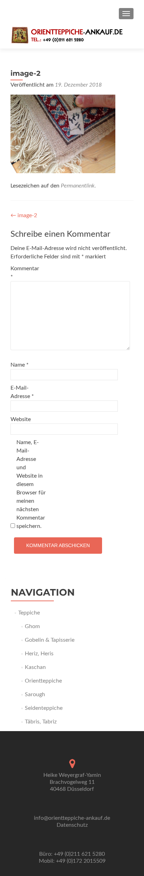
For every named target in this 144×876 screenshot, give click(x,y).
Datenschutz (72, 825)
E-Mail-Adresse (22, 392)
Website (20, 419)
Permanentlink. (78, 186)
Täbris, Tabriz (41, 721)
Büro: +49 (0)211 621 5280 (72, 854)
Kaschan (35, 667)
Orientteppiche (43, 681)
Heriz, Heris (39, 653)
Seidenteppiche (44, 708)
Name (19, 365)
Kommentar (24, 273)
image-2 (23, 215)
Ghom (32, 626)
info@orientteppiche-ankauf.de (72, 818)
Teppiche (29, 613)
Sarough (35, 694)
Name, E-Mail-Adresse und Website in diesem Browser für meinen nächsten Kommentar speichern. (31, 484)
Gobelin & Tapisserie (49, 640)
